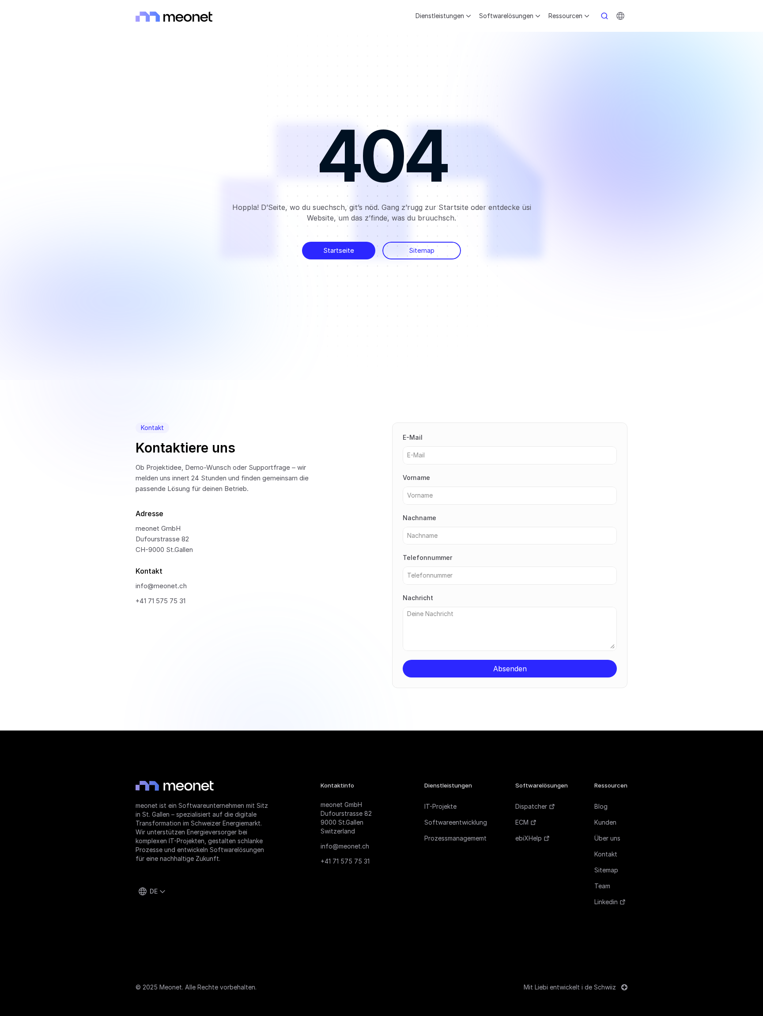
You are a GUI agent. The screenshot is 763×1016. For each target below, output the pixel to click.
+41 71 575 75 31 (160, 601)
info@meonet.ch (161, 586)
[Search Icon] (604, 16)
